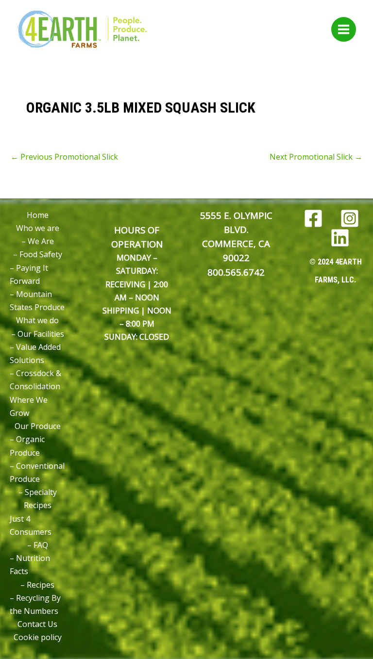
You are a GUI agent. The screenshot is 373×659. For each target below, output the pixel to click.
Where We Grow (29, 406)
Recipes (37, 505)
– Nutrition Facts (30, 565)
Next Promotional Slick (316, 156)
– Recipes (37, 584)
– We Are (37, 241)
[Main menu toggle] (343, 29)
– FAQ (37, 545)
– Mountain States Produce (37, 301)
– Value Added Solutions (35, 353)
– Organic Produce (27, 446)
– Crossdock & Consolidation (35, 380)
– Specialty (37, 492)
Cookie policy (38, 637)
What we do (37, 320)
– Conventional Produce (37, 472)
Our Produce (38, 426)
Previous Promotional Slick (64, 156)
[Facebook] (313, 218)
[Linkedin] (340, 237)
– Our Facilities (37, 334)
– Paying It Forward (29, 274)
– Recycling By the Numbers (35, 604)
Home (38, 215)
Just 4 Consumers (30, 525)
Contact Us (37, 624)
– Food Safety (37, 254)
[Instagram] (349, 218)
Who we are (37, 228)
